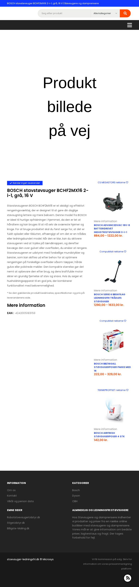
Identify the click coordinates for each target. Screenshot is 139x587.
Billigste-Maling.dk (18, 528)
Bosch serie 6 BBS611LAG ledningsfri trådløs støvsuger (109, 298)
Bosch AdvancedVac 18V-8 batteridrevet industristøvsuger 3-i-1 (112, 228)
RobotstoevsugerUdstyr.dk (23, 517)
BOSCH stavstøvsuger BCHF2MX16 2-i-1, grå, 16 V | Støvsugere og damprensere (53, 3)
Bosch (76, 490)
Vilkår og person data (20, 501)
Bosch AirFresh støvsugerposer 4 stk (109, 434)
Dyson (76, 495)
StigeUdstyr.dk (16, 523)
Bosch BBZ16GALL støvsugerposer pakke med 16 (112, 367)
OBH (74, 501)
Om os (11, 490)
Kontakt (12, 495)
